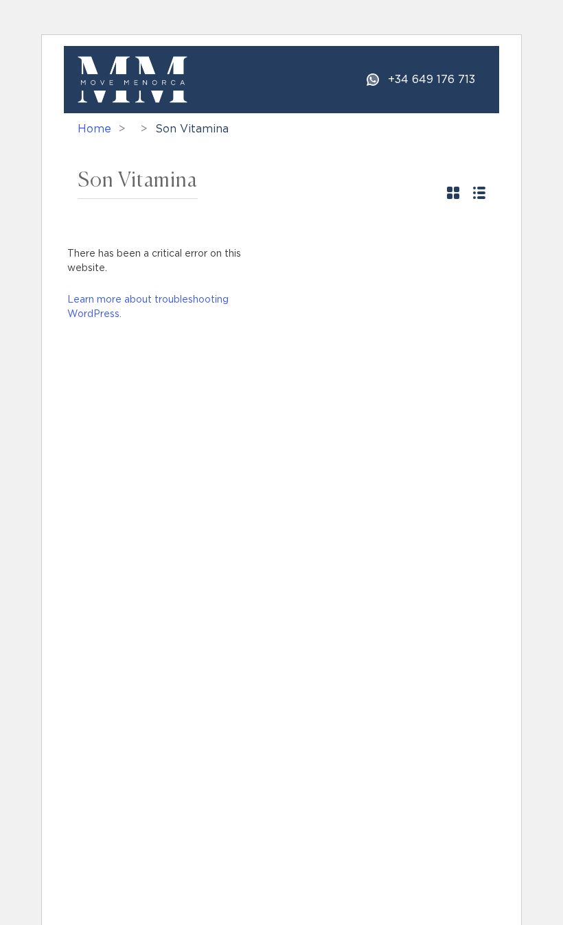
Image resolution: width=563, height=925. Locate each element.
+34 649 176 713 (431, 79)
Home (94, 129)
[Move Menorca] (132, 78)
